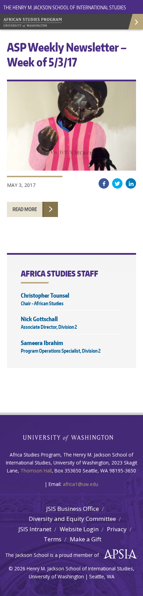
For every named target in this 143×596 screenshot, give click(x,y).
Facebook (104, 183)
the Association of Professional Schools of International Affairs (118, 554)
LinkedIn (131, 183)
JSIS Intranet (34, 529)
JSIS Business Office (72, 509)
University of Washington (72, 437)
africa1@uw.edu (80, 484)
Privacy (117, 529)
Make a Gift (85, 539)
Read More (24, 209)
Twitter (117, 183)
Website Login (79, 529)
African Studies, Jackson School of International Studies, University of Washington (52, 23)
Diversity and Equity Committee (72, 519)
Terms (52, 539)
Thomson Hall (36, 470)
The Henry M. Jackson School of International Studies (64, 7)
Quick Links (135, 21)
